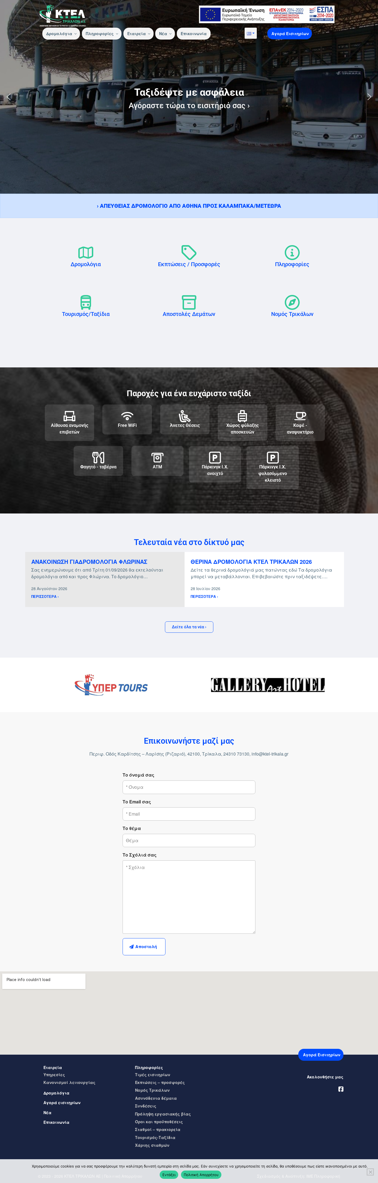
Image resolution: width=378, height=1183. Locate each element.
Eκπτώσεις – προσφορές (160, 1082)
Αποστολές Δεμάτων (189, 314)
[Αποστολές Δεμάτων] (189, 302)
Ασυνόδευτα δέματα (156, 1098)
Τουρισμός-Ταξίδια (155, 1137)
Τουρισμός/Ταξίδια (86, 314)
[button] (251, 33)
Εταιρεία (136, 33)
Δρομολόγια (59, 33)
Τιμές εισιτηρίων (152, 1074)
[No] (370, 1172)
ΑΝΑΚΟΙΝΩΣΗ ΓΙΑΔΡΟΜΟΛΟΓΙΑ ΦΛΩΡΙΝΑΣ (89, 561)
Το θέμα (132, 828)
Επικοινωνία (194, 33)
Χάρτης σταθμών (152, 1145)
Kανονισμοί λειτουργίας (69, 1082)
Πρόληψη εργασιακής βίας (163, 1114)
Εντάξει (168, 1174)
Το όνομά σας (138, 775)
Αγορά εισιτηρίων (62, 1102)
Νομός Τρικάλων (292, 314)
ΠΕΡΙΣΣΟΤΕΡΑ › (45, 596)
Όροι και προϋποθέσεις (159, 1121)
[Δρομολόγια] (85, 252)
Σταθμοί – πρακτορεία (157, 1129)
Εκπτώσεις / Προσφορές (189, 264)
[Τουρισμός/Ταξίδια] (85, 302)
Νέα (163, 33)
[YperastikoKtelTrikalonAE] (340, 1087)
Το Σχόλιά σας (140, 855)
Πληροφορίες (100, 33)
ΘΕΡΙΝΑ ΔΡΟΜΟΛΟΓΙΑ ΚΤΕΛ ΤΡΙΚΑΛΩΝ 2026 (251, 561)
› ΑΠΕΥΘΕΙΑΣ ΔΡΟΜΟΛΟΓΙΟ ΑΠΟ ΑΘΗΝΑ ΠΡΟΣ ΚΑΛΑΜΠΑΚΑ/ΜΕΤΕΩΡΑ (189, 206)
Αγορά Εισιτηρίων (290, 33)
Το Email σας (137, 801)
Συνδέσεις (145, 1106)
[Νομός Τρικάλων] (292, 302)
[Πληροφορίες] (292, 252)
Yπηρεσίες (54, 1074)
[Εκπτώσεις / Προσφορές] (189, 252)
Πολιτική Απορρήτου (201, 1174)
